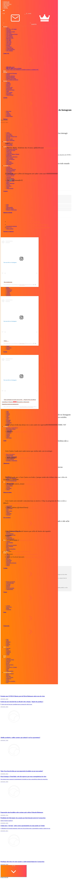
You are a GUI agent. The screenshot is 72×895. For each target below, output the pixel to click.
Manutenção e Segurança (11, 156)
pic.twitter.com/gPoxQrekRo (13, 176)
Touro (7, 412)
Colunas (8, 82)
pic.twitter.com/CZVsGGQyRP (13, 453)
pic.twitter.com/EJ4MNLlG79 (23, 143)
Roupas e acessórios (10, 681)
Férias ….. (6, 340)
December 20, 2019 (29, 180)
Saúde (7, 91)
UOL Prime (8, 134)
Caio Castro (22, 284)
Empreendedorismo (10, 170)
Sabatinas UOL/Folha (11, 78)
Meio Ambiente (9, 546)
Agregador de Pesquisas (11, 73)
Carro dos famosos (10, 159)
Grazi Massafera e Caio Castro (26, 406)
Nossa (4, 552)
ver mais (13, 865)
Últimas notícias (9, 95)
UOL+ (7, 27)
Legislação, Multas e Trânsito (12, 154)
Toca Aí (8, 666)
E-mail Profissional (10, 49)
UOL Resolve (9, 35)
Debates (8, 74)
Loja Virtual (9, 46)
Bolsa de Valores (10, 208)
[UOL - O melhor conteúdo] (3, 11)
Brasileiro (8, 642)
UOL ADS (8, 43)
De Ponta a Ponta (10, 659)
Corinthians (8, 291)
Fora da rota (9, 607)
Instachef (8, 585)
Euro (7, 206)
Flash (4, 70)
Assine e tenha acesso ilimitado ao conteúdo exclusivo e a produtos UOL (22, 69)
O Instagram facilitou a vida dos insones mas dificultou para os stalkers (27, 224)
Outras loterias (9, 116)
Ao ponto (8, 584)
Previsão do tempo (10, 89)
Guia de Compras (7, 672)
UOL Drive (8, 33)
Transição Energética (10, 549)
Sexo (7, 682)
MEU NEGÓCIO (7, 4)
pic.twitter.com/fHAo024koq (12, 427)
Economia (5, 165)
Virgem (7, 417)
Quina (7, 112)
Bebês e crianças (10, 673)
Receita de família (10, 588)
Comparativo (9, 153)
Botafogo (8, 288)
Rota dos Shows (9, 664)
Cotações (8, 166)
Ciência (8, 512)
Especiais (8, 648)
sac (4, 13)
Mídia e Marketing (10, 140)
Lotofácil (8, 113)
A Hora (7, 132)
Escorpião (8, 420)
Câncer (7, 415)
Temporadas (9, 560)
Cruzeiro (8, 293)
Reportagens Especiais (11, 562)
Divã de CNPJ (9, 139)
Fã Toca (8, 662)
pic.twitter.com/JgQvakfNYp (18, 503)
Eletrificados (9, 155)
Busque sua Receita (10, 581)
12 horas (8, 605)
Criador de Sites (9, 48)
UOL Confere (9, 92)
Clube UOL (9, 41)
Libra (7, 418)
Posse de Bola (9, 135)
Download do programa (11, 226)
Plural (7, 547)
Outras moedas (9, 207)
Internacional (9, 88)
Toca (4, 657)
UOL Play (5, 8)
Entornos (8, 644)
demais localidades (14, 68)
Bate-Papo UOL (10, 38)
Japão (7, 640)
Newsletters (8, 93)
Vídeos (7, 160)
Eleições (5, 72)
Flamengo (8, 295)
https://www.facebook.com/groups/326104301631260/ (40, 557)
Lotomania (8, 115)
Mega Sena (8, 111)
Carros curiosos (9, 158)
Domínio (8, 45)
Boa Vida (8, 559)
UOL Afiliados (9, 50)
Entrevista (8, 661)
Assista (7, 654)
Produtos (5, 26)
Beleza (7, 674)
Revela (7, 663)
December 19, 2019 (20, 431)
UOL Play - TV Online (11, 29)
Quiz (7, 669)
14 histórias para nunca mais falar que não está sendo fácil (23, 221)
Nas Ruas (8, 650)
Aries (7, 411)
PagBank (5, 6)
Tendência (8, 652)
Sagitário (8, 421)
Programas (8, 561)
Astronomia (8, 513)
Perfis (7, 649)
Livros (7, 680)
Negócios (8, 514)
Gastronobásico (9, 589)
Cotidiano (8, 83)
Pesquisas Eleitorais (10, 76)
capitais (10, 67)
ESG (7, 543)
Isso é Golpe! (9, 511)
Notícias (5, 81)
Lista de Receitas (10, 583)
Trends (7, 668)
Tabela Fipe (8, 151)
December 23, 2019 (50, 148)
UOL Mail (8, 40)
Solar (7, 639)
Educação (8, 84)
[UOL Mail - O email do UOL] (15, 22)
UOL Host (8, 44)
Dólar (7, 204)
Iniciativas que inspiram (11, 545)
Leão (7, 416)
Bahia (7, 287)
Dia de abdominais (8, 282)
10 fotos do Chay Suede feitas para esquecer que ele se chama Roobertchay (28, 227)
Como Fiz (8, 658)
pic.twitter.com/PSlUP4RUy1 (29, 479)
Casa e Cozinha (9, 677)
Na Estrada (8, 609)
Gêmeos (8, 413)
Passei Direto (6, 5)
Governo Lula (9, 87)
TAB (4, 647)
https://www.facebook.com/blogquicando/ (25, 554)
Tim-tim (8, 586)
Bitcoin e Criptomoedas (11, 209)
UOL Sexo (8, 39)
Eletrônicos (8, 678)
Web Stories (9, 161)
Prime (4, 655)
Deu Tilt (8, 137)
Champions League (10, 31)
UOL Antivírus (9, 36)
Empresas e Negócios (11, 169)
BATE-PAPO (6, 3)
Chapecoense (9, 289)
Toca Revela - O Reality (11, 667)
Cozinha (8, 555)
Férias (7, 645)
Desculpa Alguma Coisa (11, 136)
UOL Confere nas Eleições (12, 79)
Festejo (7, 643)
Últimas (8, 349)
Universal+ (8, 30)
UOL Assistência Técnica (12, 34)
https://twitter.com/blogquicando (21, 551)
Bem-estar (8, 676)
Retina (7, 608)
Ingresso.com (6, 1)
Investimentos (9, 168)
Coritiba (8, 292)
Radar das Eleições (10, 77)
